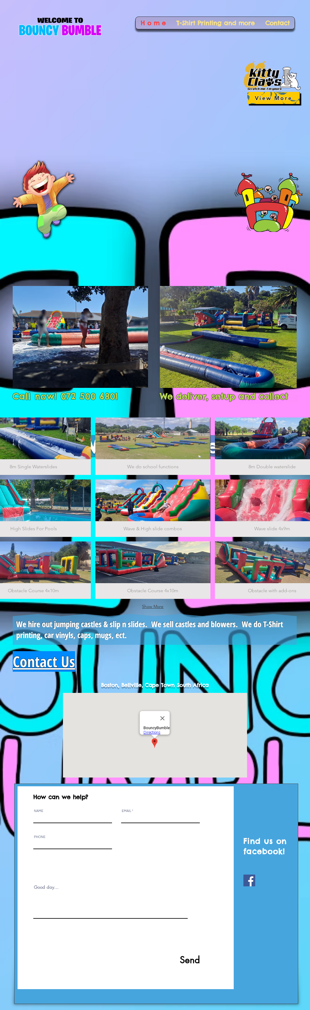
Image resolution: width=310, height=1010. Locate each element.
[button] (152, 446)
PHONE (39, 837)
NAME (38, 811)
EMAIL (126, 811)
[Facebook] (249, 880)
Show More (152, 606)
